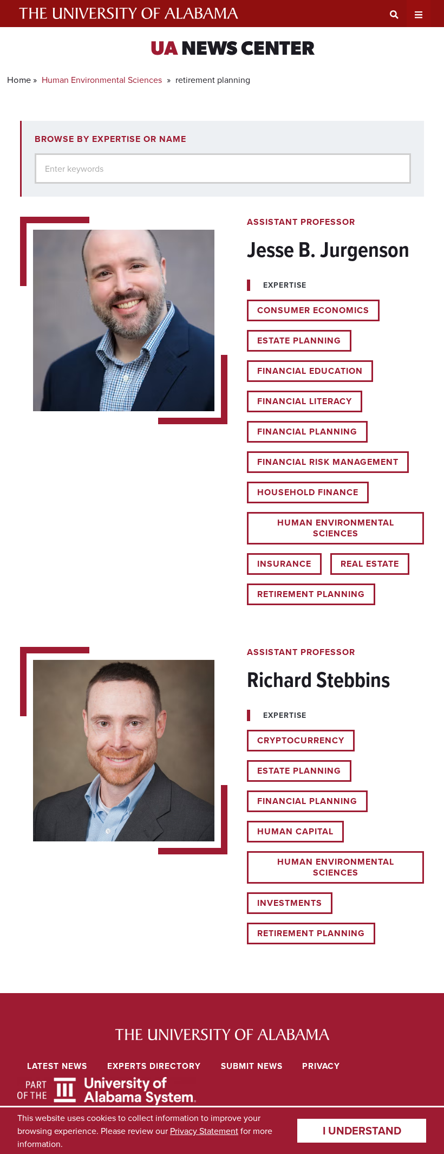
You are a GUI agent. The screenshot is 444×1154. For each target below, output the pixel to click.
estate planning (299, 340)
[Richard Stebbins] (222, 795)
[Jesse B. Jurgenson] (222, 411)
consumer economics (313, 310)
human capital (295, 831)
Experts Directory (154, 1066)
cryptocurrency (300, 740)
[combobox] (223, 168)
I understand (362, 1130)
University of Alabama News (222, 1034)
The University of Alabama (128, 13)
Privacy (321, 1066)
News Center (233, 50)
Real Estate (370, 563)
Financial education (310, 371)
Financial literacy (304, 401)
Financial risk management (328, 462)
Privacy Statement (204, 1131)
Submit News (252, 1066)
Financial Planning (307, 431)
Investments (289, 903)
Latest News (57, 1066)
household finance (307, 492)
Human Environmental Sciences (102, 80)
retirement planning (311, 594)
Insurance (284, 563)
